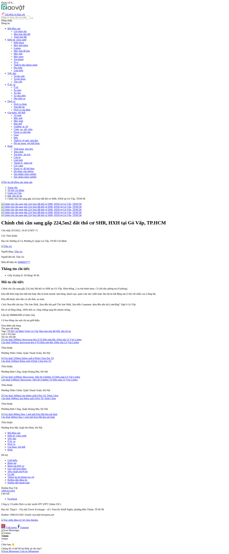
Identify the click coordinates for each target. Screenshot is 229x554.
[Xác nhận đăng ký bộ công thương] (19, 520)
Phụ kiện (18, 67)
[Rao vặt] (13, 10)
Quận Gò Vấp (14, 193)
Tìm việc (18, 81)
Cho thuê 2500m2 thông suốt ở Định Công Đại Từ (26, 361)
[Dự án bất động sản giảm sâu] (16, 182)
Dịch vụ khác (20, 104)
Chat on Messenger (29, 551)
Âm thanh (19, 59)
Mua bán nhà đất (22, 34)
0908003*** (24, 262)
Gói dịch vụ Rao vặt (15, 14)
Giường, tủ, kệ (21, 126)
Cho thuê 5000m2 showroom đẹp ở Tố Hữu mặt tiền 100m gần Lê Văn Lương (40, 342)
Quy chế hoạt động (16, 468)
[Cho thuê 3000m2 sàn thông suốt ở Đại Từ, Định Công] (29, 395)
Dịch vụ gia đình (22, 109)
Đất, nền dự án (14, 196)
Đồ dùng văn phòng (23, 171)
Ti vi (16, 62)
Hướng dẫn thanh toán (18, 482)
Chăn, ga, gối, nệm (23, 129)
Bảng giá (11, 463)
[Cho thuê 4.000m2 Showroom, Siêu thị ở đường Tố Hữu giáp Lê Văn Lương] (40, 377)
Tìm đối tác (19, 107)
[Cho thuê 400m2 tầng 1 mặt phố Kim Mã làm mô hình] (29, 414)
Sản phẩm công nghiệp (25, 174)
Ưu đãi (10, 474)
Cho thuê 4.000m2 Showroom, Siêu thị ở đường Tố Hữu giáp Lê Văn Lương (39, 379)
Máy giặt (18, 118)
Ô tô (16, 87)
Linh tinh (18, 160)
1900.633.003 (8, 490)
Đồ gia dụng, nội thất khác (27, 143)
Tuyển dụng (20, 79)
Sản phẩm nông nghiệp (25, 177)
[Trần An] (6, 246)
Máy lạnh (18, 121)
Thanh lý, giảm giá (23, 163)
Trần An (18, 251)
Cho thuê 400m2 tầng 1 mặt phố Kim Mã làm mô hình (28, 417)
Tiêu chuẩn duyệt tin (17, 471)
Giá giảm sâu (20, 31)
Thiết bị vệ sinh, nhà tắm (26, 140)
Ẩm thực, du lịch (22, 154)
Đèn (16, 137)
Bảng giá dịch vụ (15, 466)
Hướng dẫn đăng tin (17, 480)
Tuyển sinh (19, 76)
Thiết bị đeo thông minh (25, 65)
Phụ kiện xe (19, 98)
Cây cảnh (18, 165)
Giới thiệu (12, 460)
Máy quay (19, 56)
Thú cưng (18, 151)
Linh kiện (18, 70)
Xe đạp (17, 93)
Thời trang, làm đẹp (23, 149)
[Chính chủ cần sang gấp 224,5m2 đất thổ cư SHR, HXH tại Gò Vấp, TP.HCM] (41, 204)
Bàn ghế (18, 123)
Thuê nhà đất (20, 37)
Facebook (12, 499)
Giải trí (17, 157)
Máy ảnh (18, 53)
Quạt (16, 135)
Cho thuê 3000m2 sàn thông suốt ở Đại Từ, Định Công (28, 398)
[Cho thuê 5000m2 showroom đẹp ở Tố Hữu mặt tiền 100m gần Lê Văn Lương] (41, 339)
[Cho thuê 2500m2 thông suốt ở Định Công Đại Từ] (27, 358)
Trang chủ (12, 187)
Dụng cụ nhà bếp (22, 132)
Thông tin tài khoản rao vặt (20, 477)
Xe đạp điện (20, 95)
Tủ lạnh (17, 115)
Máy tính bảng (21, 45)
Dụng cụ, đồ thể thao (24, 168)
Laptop (17, 48)
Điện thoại (19, 42)
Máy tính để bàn (22, 51)
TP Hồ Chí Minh (15, 190)
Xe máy (17, 90)
